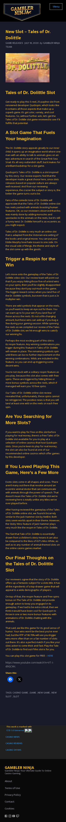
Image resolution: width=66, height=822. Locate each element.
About (8, 781)
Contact (9, 801)
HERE (50, 655)
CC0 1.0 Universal (15, 730)
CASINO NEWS (13, 737)
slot (16, 696)
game (33, 693)
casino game (20, 693)
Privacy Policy (13, 795)
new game (44, 693)
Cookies (9, 808)
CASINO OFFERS (13, 750)
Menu (56, 6)
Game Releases (14, 43)
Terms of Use (12, 788)
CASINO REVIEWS (14, 743)
